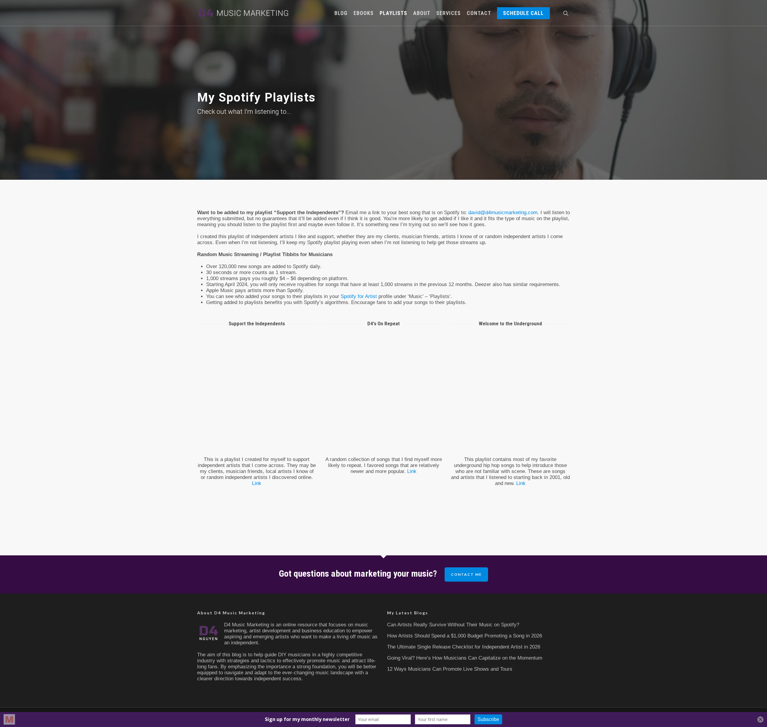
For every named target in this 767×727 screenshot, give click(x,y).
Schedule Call (523, 13)
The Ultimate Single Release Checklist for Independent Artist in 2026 (463, 647)
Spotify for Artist (359, 296)
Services (448, 13)
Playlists (393, 13)
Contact (479, 13)
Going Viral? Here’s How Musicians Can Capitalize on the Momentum (464, 658)
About (421, 13)
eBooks (364, 13)
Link (256, 483)
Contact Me (466, 574)
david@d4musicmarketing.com (502, 212)
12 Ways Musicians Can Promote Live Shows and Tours (449, 669)
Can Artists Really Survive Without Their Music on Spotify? (453, 625)
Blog (341, 13)
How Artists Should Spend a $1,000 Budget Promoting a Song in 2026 (464, 636)
